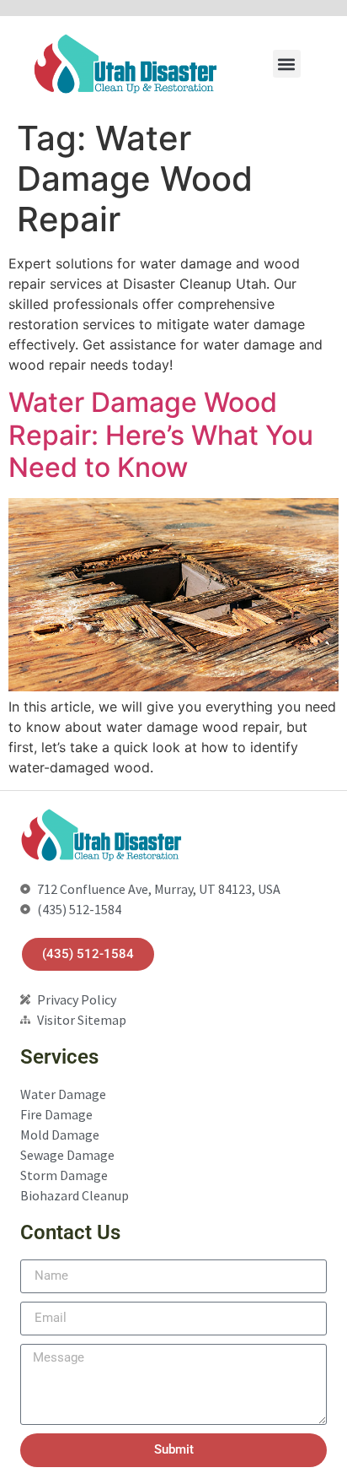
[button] (287, 64)
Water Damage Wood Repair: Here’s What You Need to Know (160, 435)
